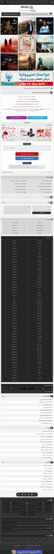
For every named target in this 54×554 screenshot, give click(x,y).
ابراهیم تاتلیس (39, 243)
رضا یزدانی (39, 297)
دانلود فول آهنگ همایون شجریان (45, 420)
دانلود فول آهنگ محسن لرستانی (45, 418)
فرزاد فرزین (39, 334)
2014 (27, 514)
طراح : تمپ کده (26, 548)
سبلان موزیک (50, 538)
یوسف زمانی (14, 380)
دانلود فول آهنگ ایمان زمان (46, 399)
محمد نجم (39, 354)
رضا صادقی (40, 295)
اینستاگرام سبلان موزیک (16, 118)
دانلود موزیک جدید (36, 538)
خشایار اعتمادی (14, 287)
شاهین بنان (14, 315)
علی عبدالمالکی (39, 323)
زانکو (14, 300)
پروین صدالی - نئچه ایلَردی (45, 189)
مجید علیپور (14, 344)
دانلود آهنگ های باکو (7, 538)
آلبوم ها (39, 222)
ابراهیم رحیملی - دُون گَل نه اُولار (44, 186)
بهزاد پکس (14, 269)
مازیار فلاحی (14, 339)
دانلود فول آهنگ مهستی (46, 404)
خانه (49, 88)
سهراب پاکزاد (39, 308)
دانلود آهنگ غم (32, 540)
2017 (43, 511)
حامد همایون (39, 282)
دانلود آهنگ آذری (21, 538)
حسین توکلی (14, 282)
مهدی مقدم (14, 367)
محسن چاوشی (39, 349)
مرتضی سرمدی (14, 357)
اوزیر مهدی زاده (14, 261)
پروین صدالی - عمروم (21, 192)
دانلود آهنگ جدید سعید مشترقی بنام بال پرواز (41, 92)
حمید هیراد (40, 287)
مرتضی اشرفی (14, 354)
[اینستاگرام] (25, 494)
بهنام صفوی (14, 272)
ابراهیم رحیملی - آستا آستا (20, 186)
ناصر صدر (14, 372)
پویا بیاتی (39, 277)
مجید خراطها (39, 344)
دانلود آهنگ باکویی (49, 540)
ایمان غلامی (39, 264)
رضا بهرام (39, 292)
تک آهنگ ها (45, 88)
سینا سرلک (14, 313)
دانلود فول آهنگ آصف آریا (46, 423)
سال (11, 388)
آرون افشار (39, 241)
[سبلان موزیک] (27, 8)
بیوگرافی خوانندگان (39, 225)
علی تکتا (39, 321)
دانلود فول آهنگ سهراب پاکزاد (45, 415)
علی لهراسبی (14, 323)
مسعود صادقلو (14, 359)
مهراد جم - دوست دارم (47, 489)
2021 (11, 506)
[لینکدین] (28, 494)
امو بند (39, 251)
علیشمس (14, 328)
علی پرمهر (14, 318)
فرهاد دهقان (14, 334)
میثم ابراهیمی (39, 372)
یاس (39, 380)
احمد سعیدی (14, 243)
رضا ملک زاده (14, 295)
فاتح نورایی (40, 331)
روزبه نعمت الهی (40, 300)
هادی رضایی (14, 375)
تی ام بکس (39, 279)
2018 (11, 509)
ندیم (39, 375)
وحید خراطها (14, 378)
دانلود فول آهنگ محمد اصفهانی (45, 402)
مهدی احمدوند (14, 365)
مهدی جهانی (39, 367)
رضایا (14, 297)
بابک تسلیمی (14, 266)
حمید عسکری (14, 284)
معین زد (39, 365)
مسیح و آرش (39, 362)
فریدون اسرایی (39, 336)
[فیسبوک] (35, 494)
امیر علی (39, 259)
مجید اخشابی (14, 341)
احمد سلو (39, 246)
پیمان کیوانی (14, 277)
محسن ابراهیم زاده (14, 346)
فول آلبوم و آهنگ (39, 230)
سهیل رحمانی (14, 308)
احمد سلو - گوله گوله (47, 473)
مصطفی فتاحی (14, 362)
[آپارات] (19, 494)
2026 (43, 503)
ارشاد (14, 246)
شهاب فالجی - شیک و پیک (46, 484)
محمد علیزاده (39, 352)
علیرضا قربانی (39, 328)
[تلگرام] (22, 494)
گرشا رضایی (39, 339)
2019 (27, 509)
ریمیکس (14, 228)
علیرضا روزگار (39, 326)
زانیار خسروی (39, 303)
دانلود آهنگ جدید (43, 538)
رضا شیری (14, 292)
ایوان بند (39, 266)
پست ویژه (14, 225)
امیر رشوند (39, 253)
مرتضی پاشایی (39, 357)
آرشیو (3, 396)
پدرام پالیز (14, 274)
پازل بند (39, 274)
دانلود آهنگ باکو (14, 538)
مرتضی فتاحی (39, 359)
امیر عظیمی (14, 256)
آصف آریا (14, 241)
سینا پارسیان (14, 310)
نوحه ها (39, 233)
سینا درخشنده (39, 313)
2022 (27, 506)
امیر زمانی (14, 253)
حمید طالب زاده (39, 284)
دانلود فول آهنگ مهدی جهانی (45, 410)
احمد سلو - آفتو (48, 468)
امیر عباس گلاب (39, 256)
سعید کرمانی (14, 305)
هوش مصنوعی (14, 233)
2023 (43, 506)
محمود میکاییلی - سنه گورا (20, 189)
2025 (27, 503)
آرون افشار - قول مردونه (46, 479)
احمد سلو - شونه (48, 471)
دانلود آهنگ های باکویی (40, 540)
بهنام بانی (39, 272)
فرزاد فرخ (14, 331)
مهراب (39, 370)
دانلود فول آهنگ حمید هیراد (46, 412)
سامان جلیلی (39, 305)
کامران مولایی (14, 336)
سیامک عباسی (39, 310)
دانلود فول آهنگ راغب (47, 407)
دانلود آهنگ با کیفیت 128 (26, 158)
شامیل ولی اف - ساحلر (46, 192)
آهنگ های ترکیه (14, 222)
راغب (39, 290)
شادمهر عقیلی (39, 315)
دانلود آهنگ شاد (26, 540)
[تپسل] (0, 72)
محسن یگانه (14, 349)
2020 (43, 509)
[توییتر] (32, 494)
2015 (11, 511)
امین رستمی (39, 261)
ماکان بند (39, 341)
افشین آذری (14, 248)
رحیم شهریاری (14, 290)
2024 (11, 503)
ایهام (14, 264)
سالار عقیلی (14, 303)
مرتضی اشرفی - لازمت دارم (46, 457)
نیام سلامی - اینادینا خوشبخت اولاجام (18, 181)
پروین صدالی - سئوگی (46, 181)
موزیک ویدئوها (14, 230)
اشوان (39, 248)
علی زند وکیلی (14, 321)
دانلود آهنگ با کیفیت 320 (26, 154)
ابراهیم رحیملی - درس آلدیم (45, 183)
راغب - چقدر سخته (47, 476)
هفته (43, 388)
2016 (27, 511)
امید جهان (14, 251)
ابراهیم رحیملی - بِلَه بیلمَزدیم (20, 183)
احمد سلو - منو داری (47, 465)
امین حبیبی (14, 259)
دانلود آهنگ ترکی (28, 538)
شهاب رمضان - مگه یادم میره (45, 487)
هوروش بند (39, 378)
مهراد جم (14, 370)
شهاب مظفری (39, 318)
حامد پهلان (14, 279)
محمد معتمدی (14, 352)
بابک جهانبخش (39, 269)
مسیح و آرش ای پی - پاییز (46, 481)
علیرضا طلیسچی (14, 326)
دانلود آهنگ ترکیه (19, 540)
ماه (27, 388)
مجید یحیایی (39, 346)
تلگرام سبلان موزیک (36, 118)
